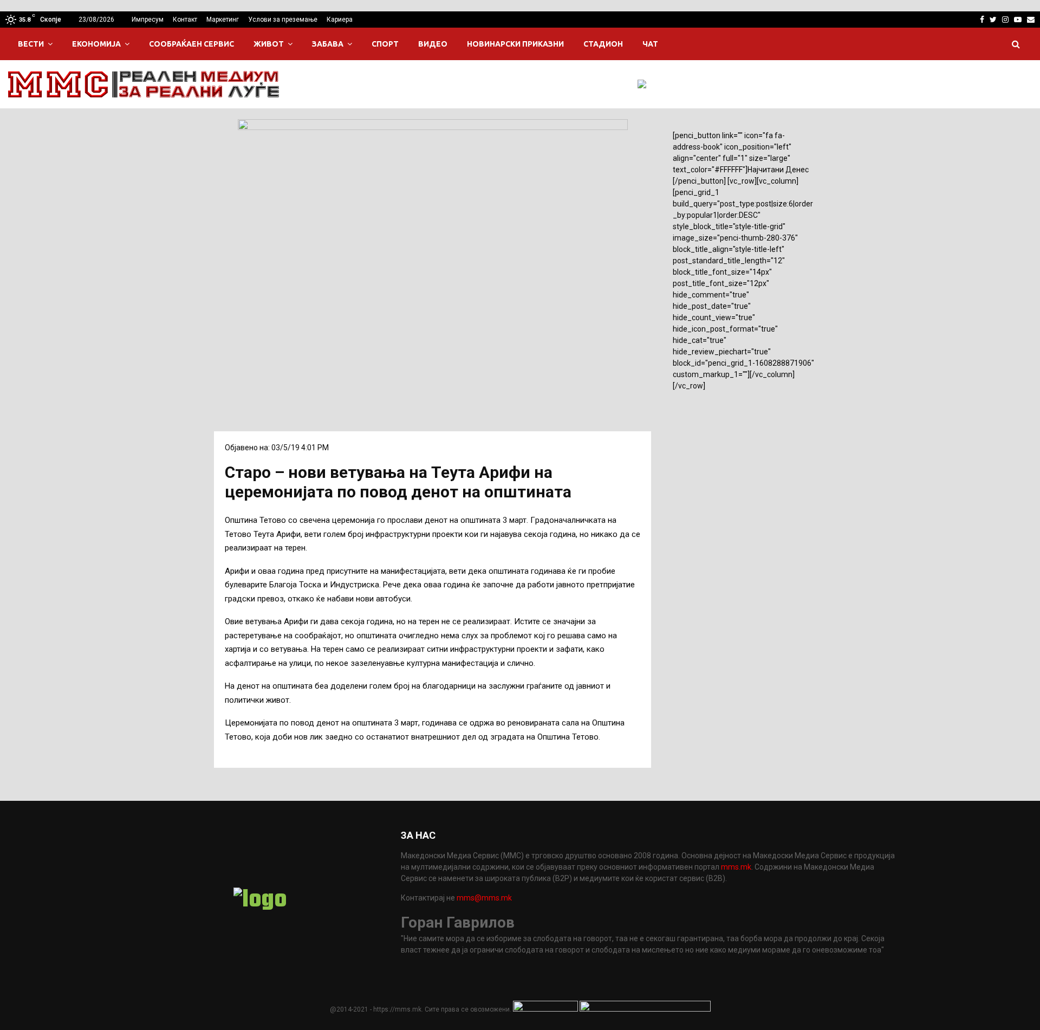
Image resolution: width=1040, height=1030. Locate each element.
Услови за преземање (282, 19)
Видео (432, 44)
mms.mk (736, 867)
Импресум (148, 19)
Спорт (385, 44)
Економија (96, 44)
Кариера (340, 19)
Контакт (185, 19)
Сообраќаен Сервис (191, 44)
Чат (650, 44)
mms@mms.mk (484, 897)
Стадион (603, 44)
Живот (268, 44)
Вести (31, 44)
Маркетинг (222, 19)
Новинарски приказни (515, 44)
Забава (327, 44)
